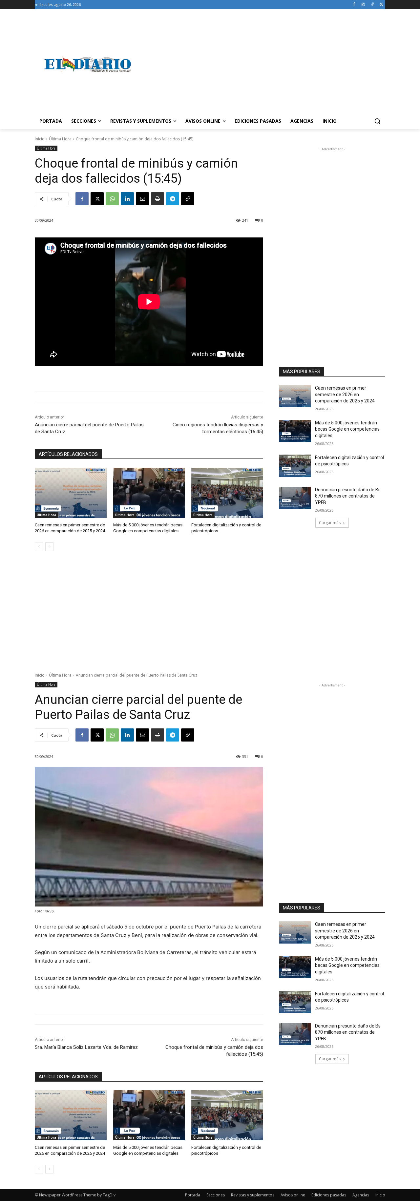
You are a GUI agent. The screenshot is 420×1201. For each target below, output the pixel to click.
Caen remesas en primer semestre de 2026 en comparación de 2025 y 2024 (345, 394)
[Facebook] (354, 5)
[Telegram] (172, 198)
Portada (192, 1195)
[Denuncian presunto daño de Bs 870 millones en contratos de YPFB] (295, 498)
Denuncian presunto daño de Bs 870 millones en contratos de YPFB (348, 496)
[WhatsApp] (112, 198)
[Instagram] (363, 5)
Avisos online (293, 1195)
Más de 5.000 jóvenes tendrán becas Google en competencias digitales (347, 429)
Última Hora (60, 139)
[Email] (142, 198)
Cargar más (330, 522)
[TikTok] (372, 5)
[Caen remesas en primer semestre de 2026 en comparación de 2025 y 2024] (71, 493)
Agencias (360, 1195)
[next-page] (49, 546)
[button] (377, 121)
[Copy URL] (187, 198)
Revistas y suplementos (252, 1195)
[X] (381, 5)
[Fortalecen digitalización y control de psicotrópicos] (227, 493)
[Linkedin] (127, 198)
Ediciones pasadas (328, 1195)
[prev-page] (39, 546)
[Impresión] (157, 198)
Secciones (215, 1195)
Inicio (40, 139)
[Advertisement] (262, 64)
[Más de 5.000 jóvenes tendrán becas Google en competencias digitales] (149, 493)
